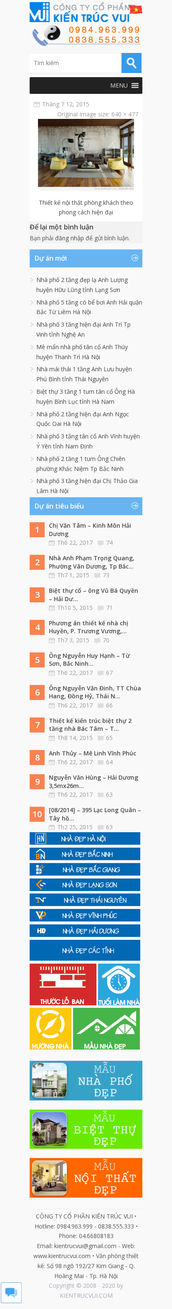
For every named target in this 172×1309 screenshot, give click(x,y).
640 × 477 (124, 114)
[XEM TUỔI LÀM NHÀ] (119, 1003)
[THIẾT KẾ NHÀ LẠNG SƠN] (85, 889)
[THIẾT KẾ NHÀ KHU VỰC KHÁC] (85, 958)
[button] (119, 85)
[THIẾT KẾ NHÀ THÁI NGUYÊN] (85, 904)
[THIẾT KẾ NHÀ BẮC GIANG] (85, 873)
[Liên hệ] (86, 44)
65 (109, 738)
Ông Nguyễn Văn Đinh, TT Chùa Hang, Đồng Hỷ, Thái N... (95, 692)
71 (109, 608)
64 (109, 762)
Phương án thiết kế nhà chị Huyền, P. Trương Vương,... (88, 627)
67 (109, 673)
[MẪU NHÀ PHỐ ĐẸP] (86, 1098)
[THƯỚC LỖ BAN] (64, 1003)
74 (109, 542)
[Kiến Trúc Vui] (86, 12)
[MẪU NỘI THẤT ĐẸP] (86, 1195)
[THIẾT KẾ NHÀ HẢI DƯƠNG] (85, 935)
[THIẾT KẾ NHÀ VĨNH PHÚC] (85, 919)
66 (109, 705)
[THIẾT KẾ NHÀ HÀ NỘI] (85, 842)
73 (106, 575)
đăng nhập (69, 238)
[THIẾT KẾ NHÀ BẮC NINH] (85, 858)
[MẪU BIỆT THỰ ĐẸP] (86, 1146)
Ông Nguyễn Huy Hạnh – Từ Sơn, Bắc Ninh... (89, 660)
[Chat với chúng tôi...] (11, 1301)
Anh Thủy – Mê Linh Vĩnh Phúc (92, 753)
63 (109, 794)
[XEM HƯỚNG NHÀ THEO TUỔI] (51, 1047)
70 (106, 640)
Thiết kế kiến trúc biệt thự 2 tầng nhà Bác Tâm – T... (90, 725)
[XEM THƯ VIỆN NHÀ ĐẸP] (106, 1047)
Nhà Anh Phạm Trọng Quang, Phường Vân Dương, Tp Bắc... (91, 562)
